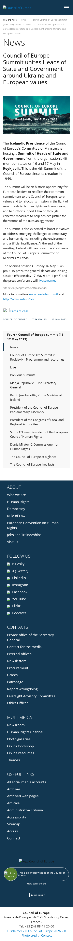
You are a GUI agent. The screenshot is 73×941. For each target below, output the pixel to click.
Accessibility (16, 817)
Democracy (16, 508)
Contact (46, 935)
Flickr (15, 605)
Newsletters (16, 661)
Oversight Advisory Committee (31, 696)
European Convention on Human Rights (33, 525)
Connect (13, 838)
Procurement (17, 668)
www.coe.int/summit (43, 294)
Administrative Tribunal (25, 810)
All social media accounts (26, 782)
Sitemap (13, 824)
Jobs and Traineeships (24, 534)
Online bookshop (20, 746)
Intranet (39, 895)
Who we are (16, 494)
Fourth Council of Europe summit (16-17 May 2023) (35, 337)
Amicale (13, 803)
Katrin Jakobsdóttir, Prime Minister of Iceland (36, 397)
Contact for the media (24, 646)
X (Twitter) (19, 571)
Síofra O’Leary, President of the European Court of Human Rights (39, 434)
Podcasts (18, 613)
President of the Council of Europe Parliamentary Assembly (34, 409)
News (14, 347)
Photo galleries (18, 739)
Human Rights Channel (25, 732)
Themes (13, 760)
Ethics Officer (17, 703)
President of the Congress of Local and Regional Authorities (37, 422)
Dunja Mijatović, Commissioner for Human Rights (34, 446)
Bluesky (18, 563)
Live (13, 367)
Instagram (19, 584)
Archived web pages (23, 796)
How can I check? (36, 883)
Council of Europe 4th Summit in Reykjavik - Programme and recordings (37, 357)
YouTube (18, 599)
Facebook (19, 592)
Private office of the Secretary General (30, 637)
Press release (19, 311)
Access (12, 831)
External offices (19, 653)
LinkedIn (18, 577)
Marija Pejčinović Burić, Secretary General (33, 385)
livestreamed (48, 280)
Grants (12, 674)
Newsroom (16, 725)
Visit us (12, 541)
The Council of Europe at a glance (33, 457)
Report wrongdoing (22, 689)
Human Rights (18, 501)
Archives (13, 789)
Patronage (15, 682)
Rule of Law (16, 515)
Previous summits (22, 375)
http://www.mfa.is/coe (19, 299)
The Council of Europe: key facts (32, 464)
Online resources (20, 753)
